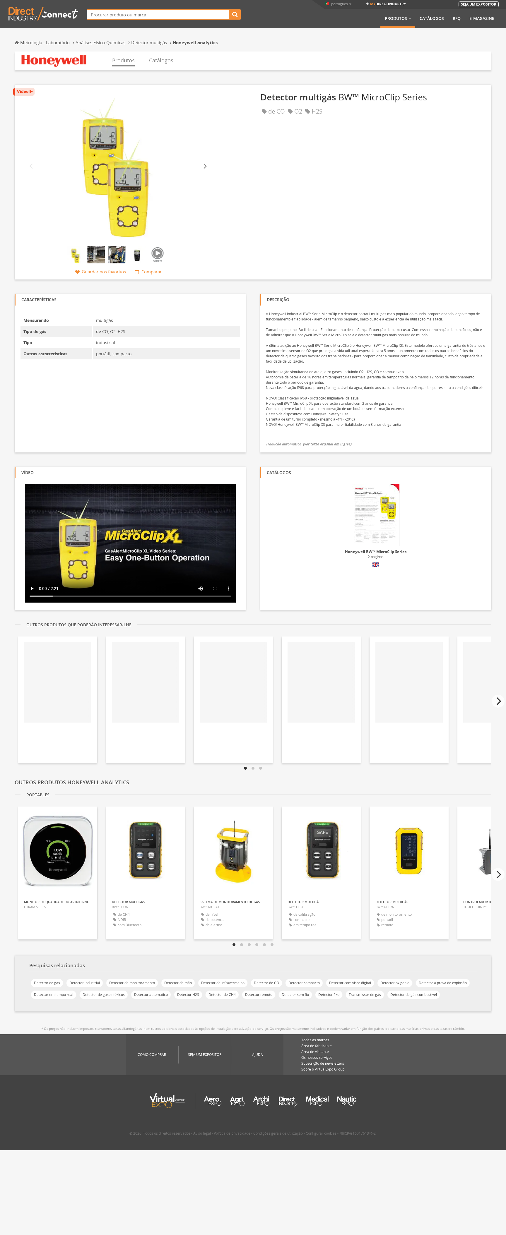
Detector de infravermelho (223, 982)
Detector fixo (328, 994)
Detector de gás (47, 982)
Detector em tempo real (53, 994)
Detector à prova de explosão (443, 982)
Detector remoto (258, 994)
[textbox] (158, 14)
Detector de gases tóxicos (104, 994)
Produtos (396, 18)
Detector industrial (84, 982)
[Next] (204, 166)
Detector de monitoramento (132, 982)
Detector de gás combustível (413, 994)
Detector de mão (178, 982)
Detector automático (151, 994)
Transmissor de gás (365, 994)
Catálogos (432, 18)
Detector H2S (188, 994)
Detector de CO (266, 982)
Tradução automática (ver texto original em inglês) (309, 444)
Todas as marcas (315, 1039)
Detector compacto (304, 982)
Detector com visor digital (350, 982)
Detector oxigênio (394, 982)
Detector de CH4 (222, 994)
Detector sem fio (295, 994)
